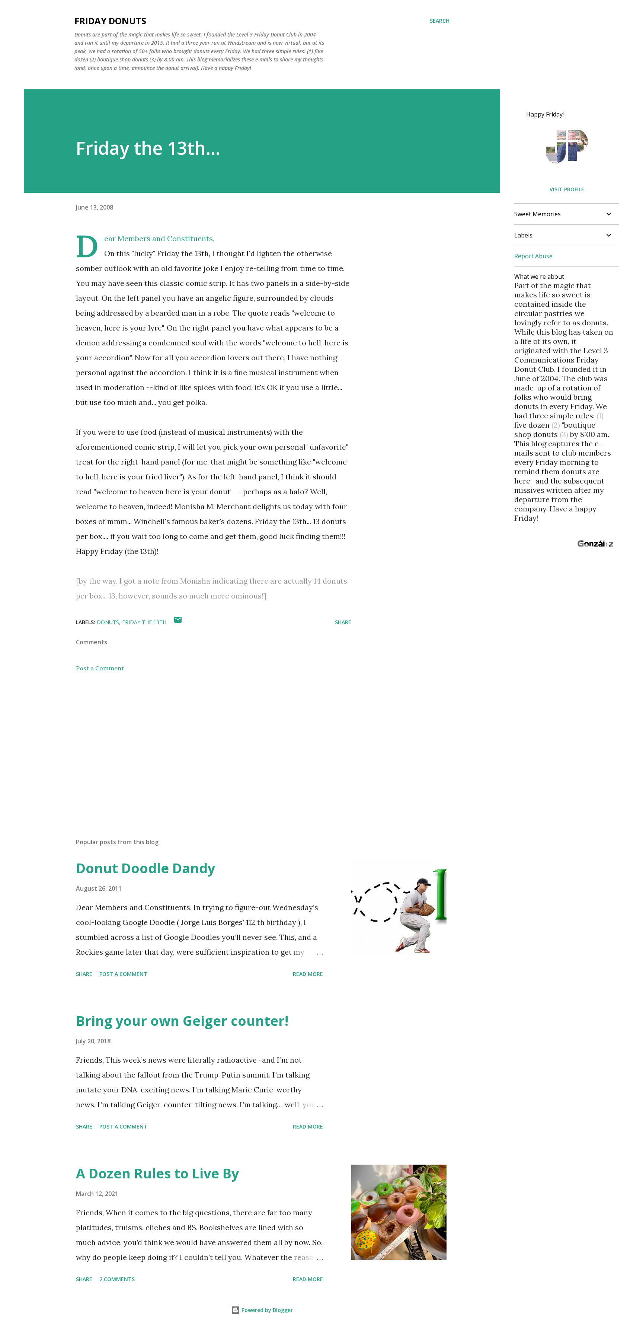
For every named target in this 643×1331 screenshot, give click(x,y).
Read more (308, 973)
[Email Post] (177, 622)
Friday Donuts (110, 21)
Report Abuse (533, 256)
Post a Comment (100, 668)
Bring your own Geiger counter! (182, 1021)
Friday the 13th (144, 622)
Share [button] (343, 622)
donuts (108, 622)
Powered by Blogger (266, 1310)
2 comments (117, 1279)
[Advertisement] (201, 745)
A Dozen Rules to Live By (157, 1173)
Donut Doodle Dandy (145, 868)
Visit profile (567, 189)
